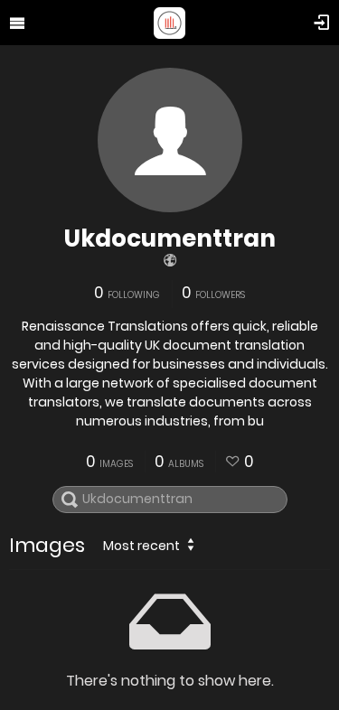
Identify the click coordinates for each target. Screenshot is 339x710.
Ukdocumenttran (170, 238)
